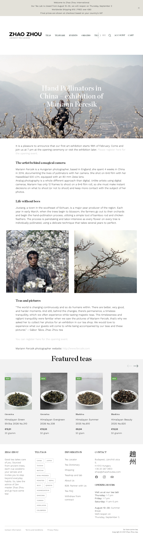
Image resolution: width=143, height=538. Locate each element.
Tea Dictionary (72, 464)
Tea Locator (71, 459)
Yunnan (40, 500)
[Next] (100, 35)
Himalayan (41, 505)
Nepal (51, 480)
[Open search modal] (109, 35)
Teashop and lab (73, 475)
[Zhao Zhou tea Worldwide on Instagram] (104, 477)
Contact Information (13, 530)
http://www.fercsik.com (76, 348)
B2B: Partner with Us (75, 485)
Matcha (40, 470)
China (39, 460)
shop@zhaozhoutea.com (108, 472)
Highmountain (43, 490)
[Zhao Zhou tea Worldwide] (25, 35)
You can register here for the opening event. (42, 339)
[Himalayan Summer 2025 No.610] (89, 391)
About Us (69, 480)
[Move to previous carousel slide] (129, 366)
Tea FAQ (69, 491)
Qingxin (49, 485)
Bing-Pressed (43, 475)
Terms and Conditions (34, 530)
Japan (49, 460)
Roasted (40, 480)
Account (119, 35)
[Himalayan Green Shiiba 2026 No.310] (18, 391)
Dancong (41, 495)
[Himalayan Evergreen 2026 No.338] (53, 391)
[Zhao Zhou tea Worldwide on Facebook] (96, 477)
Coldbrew (41, 510)
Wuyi (39, 485)
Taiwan (40, 465)
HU (104, 35)
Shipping (69, 470)
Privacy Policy (52, 530)
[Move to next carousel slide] (136, 366)
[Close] (138, 8)
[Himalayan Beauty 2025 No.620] (124, 391)
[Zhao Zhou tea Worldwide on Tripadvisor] (112, 477)
